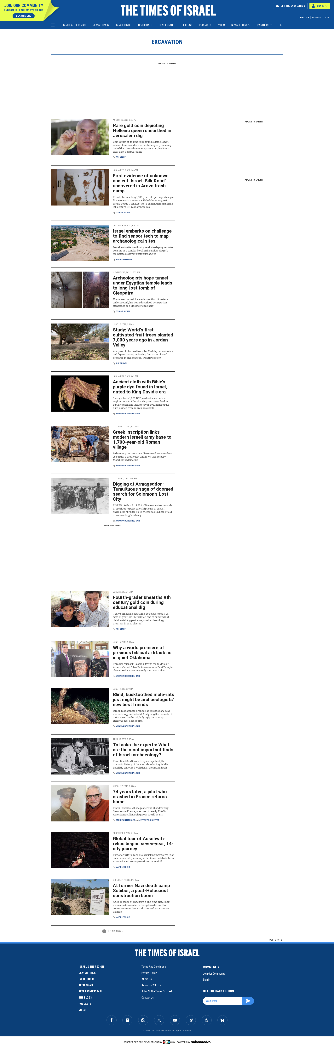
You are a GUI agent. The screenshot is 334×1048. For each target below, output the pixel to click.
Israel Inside (123, 24)
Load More (115, 931)
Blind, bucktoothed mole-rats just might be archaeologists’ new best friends (143, 699)
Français (316, 17)
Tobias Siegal (123, 212)
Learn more (23, 15)
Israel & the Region (74, 24)
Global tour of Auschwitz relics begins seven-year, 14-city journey (143, 843)
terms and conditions (153, 966)
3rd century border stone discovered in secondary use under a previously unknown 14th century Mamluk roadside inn (142, 457)
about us (146, 979)
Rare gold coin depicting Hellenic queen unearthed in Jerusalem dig (142, 130)
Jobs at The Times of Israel (156, 991)
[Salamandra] (200, 1041)
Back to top (274, 940)
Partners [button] (263, 24)
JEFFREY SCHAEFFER (149, 820)
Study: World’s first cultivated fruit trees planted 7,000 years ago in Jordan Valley (143, 337)
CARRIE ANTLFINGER (125, 820)
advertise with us (151, 985)
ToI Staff (121, 157)
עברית (327, 17)
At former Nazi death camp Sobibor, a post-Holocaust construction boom (141, 890)
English (304, 17)
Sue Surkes (122, 363)
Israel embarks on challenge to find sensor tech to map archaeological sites (142, 236)
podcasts (85, 1003)
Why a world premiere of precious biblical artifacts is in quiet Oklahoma (142, 652)
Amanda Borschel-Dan (128, 414)
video (82, 1009)
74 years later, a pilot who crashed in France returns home (140, 796)
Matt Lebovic (123, 867)
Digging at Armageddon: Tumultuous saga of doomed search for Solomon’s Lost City (143, 491)
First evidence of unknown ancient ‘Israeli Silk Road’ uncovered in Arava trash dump (141, 183)
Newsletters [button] (239, 24)
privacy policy (149, 972)
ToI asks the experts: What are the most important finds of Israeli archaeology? (143, 750)
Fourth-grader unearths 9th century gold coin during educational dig (142, 602)
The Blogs (186, 24)
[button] (319, 6)
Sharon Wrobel (124, 259)
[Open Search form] (281, 25)
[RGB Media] (169, 1042)
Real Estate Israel (90, 991)
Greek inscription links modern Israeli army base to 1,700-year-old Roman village (142, 439)
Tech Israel (145, 24)
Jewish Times (101, 24)
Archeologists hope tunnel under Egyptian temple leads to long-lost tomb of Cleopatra (142, 285)
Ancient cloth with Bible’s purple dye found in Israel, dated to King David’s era (140, 387)
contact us (147, 997)
